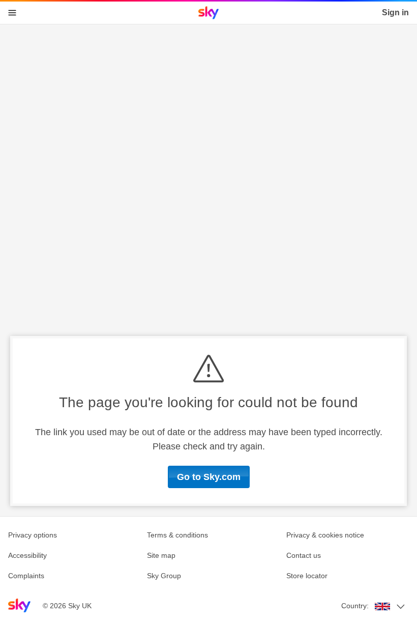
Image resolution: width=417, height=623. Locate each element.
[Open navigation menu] (12, 13)
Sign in (395, 12)
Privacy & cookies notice (325, 535)
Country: (355, 606)
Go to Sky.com (209, 477)
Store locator (306, 576)
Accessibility (27, 555)
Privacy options (32, 535)
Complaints (26, 576)
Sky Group (164, 576)
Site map (161, 555)
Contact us (303, 555)
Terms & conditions (177, 535)
